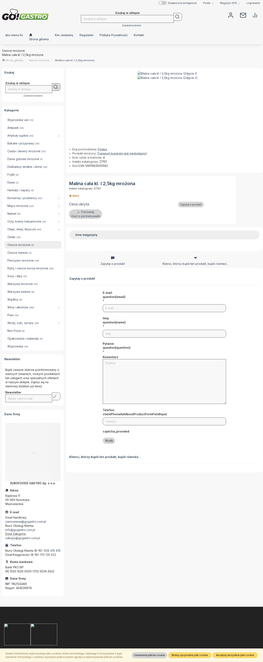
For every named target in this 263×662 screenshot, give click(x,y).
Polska (102, 149)
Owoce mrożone (39, 60)
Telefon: (135, 412)
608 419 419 (52, 550)
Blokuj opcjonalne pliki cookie (190, 655)
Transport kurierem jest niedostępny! (122, 153)
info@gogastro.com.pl (20, 530)
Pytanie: (116, 345)
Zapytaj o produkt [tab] (112, 263)
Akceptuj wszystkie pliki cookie (235, 655)
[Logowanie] (231, 15)
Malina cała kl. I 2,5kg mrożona (75, 60)
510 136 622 (48, 554)
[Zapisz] (56, 396)
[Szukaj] (178, 17)
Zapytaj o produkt (191, 204)
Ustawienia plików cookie (149, 655)
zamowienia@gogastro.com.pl (25, 521)
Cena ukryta (79, 204)
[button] (208, 3)
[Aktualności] (243, 15)
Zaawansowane (131, 25)
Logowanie (253, 3)
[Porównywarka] (255, 15)
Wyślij (109, 440)
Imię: (114, 320)
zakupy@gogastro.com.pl (22, 538)
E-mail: (114, 295)
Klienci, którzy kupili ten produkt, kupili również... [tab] (195, 263)
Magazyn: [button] (228, 3)
